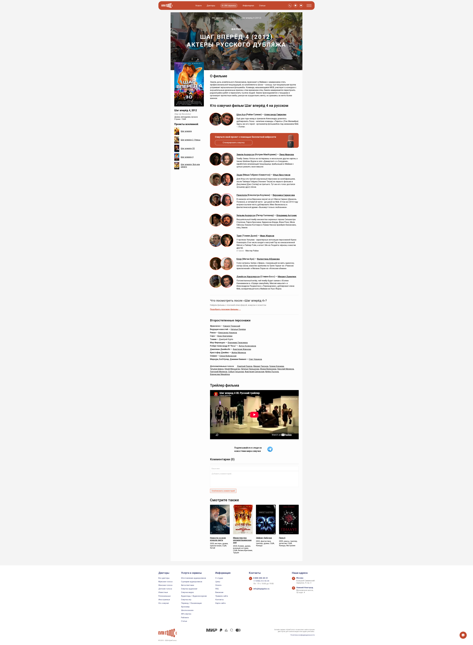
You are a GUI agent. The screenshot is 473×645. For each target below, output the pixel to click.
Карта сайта (220, 603)
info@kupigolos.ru (261, 589)
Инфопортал (248, 5)
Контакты (219, 599)
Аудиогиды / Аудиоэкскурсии (194, 596)
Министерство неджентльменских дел (242, 540)
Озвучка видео (187, 592)
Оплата (218, 585)
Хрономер (185, 607)
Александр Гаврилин (275, 114)
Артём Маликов (239, 352)
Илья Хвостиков (281, 174)
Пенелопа (241, 195)
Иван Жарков (267, 235)
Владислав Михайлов (220, 374)
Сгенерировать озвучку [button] (234, 142)
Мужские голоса (165, 582)
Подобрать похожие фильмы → (225, 309)
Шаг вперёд (186, 131)
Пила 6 (282, 538)
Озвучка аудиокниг (189, 589)
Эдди (239, 174)
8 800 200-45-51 (260, 578)
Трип (239, 235)
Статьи (262, 5)
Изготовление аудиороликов (193, 578)
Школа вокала (187, 610)
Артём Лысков (272, 371)
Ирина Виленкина (268, 369)
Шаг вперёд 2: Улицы (190, 140)
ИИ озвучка (186, 614)
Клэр (239, 259)
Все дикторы (163, 578)
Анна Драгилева (224, 336)
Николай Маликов (285, 369)
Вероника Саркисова (284, 195)
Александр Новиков (227, 332)
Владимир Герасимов (238, 342)
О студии (219, 578)
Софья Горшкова (236, 371)
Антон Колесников (247, 346)
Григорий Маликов (218, 371)
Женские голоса (165, 585)
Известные (163, 592)
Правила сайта (221, 596)
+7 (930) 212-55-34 (261, 581)
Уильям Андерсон (245, 215)
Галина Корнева (276, 366)
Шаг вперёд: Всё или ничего (190, 165)
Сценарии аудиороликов (191, 582)
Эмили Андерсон (245, 154)
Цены (217, 582)
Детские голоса (165, 589)
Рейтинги (185, 617)
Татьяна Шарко (217, 369)
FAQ (217, 589)
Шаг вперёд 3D (188, 148)
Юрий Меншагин (232, 369)
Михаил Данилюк (287, 276)
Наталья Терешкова (250, 369)
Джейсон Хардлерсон (248, 276)
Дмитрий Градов (244, 366)
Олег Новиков (255, 359)
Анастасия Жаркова (242, 349)
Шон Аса (240, 114)
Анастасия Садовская (254, 371)
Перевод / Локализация (191, 603)
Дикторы (211, 5)
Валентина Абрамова (268, 259)
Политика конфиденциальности (302, 635)
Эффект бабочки (264, 538)
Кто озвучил (163, 603)
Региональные (164, 596)
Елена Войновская (228, 356)
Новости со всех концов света (218, 539)
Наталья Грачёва (238, 329)
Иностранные (164, 599)
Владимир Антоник (287, 215)
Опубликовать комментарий (223, 491)
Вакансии (219, 592)
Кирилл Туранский (231, 326)
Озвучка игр (186, 599)
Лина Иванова (286, 154)
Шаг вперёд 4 (187, 157)
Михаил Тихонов (260, 366)
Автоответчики (187, 585)
